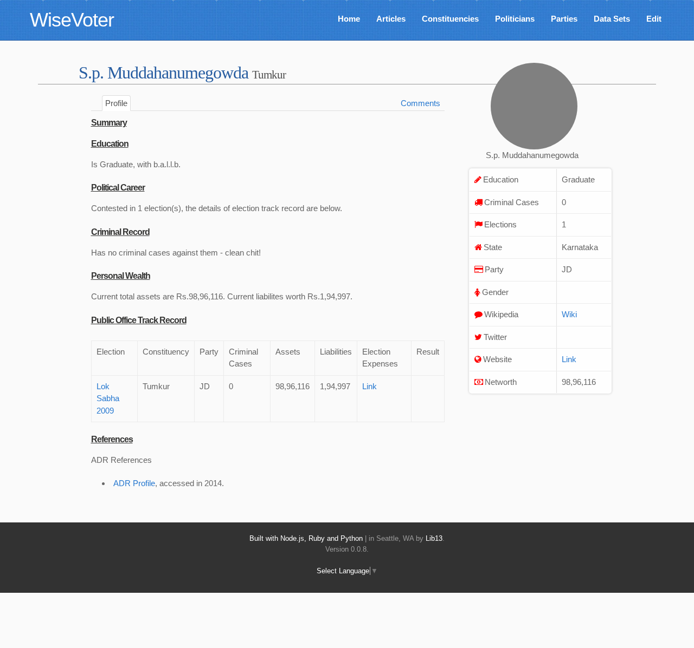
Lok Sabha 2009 (108, 398)
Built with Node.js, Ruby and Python (306, 538)
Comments (420, 103)
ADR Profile (134, 483)
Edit (653, 18)
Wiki (569, 314)
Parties (564, 18)
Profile (116, 103)
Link (369, 386)
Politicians (515, 18)
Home (349, 18)
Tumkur (269, 74)
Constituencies (450, 18)
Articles (391, 18)
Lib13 (434, 538)
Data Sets (612, 18)
